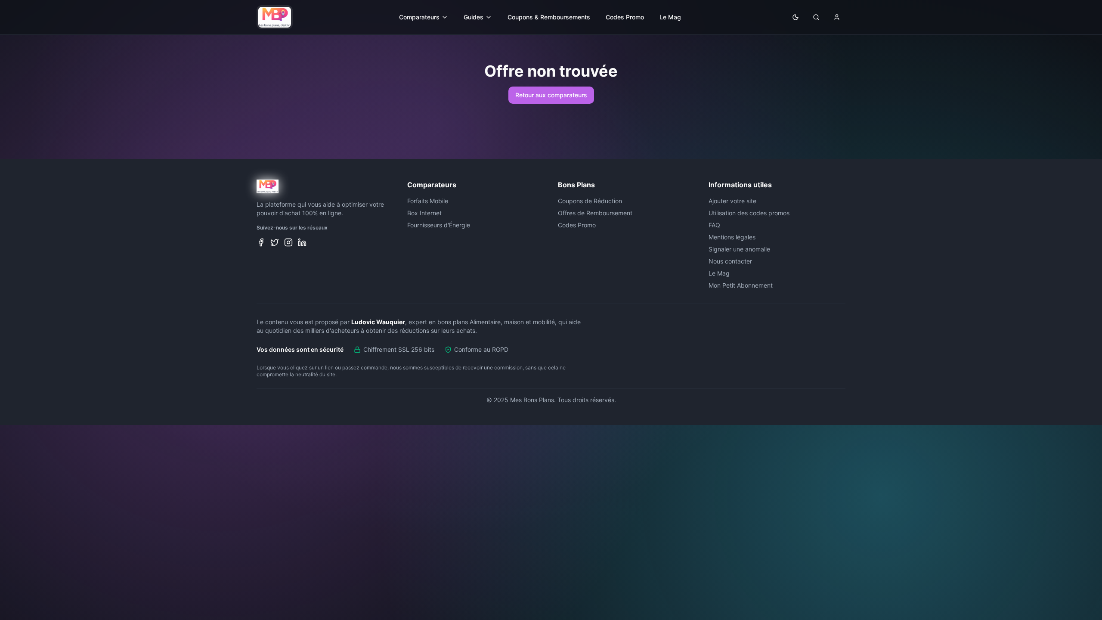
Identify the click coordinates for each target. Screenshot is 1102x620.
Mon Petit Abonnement (741, 285)
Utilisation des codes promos (749, 213)
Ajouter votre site (732, 201)
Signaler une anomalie (739, 249)
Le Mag (670, 17)
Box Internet (424, 213)
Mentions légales (732, 237)
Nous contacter (730, 261)
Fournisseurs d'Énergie (438, 225)
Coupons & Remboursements (549, 17)
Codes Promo (625, 17)
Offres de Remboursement (595, 213)
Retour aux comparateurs (551, 95)
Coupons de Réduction (590, 201)
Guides (473, 17)
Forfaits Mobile (427, 201)
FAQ (714, 225)
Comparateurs (419, 17)
